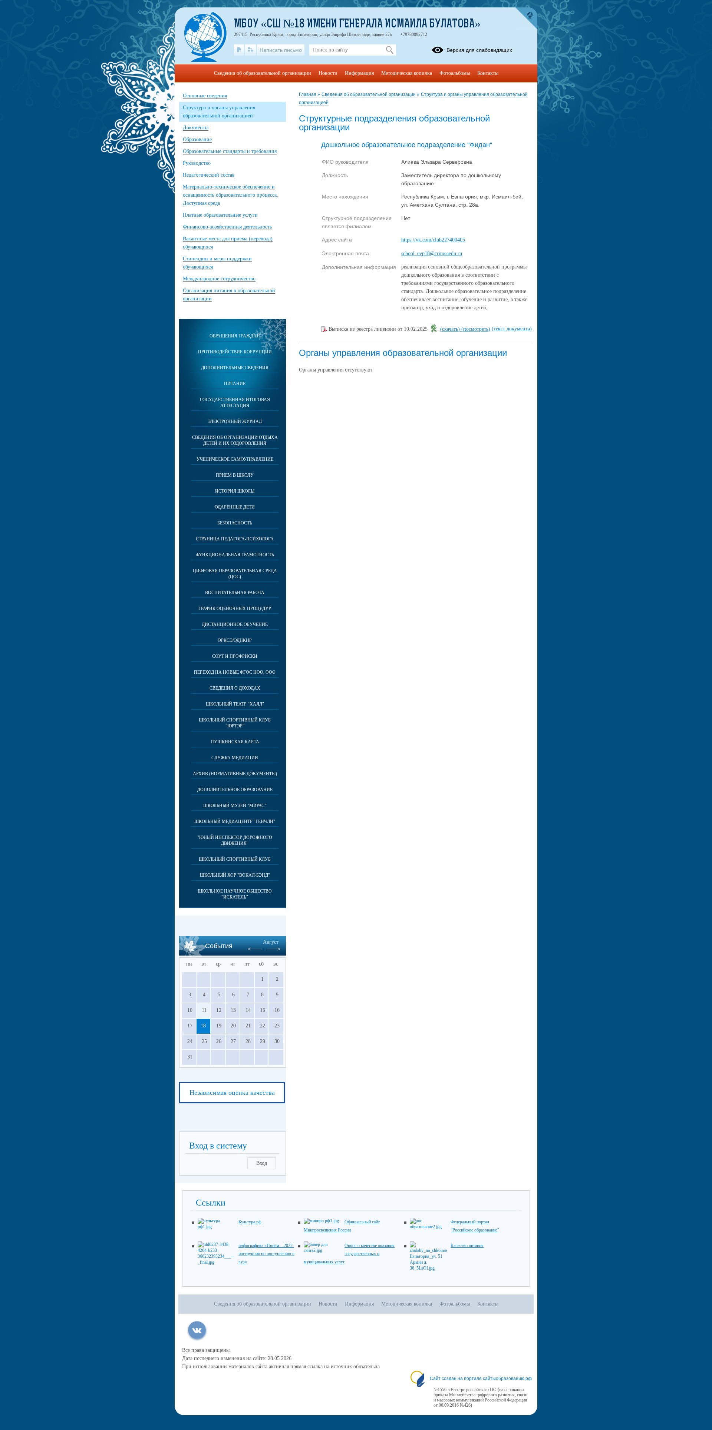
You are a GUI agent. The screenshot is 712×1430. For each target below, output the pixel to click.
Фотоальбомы (454, 73)
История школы (234, 491)
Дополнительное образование (235, 789)
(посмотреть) (475, 329)
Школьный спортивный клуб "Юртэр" (235, 723)
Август (270, 942)
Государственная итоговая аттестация (235, 402)
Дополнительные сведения (234, 367)
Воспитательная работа (234, 592)
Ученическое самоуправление (235, 459)
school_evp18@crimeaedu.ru (431, 253)
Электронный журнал (235, 421)
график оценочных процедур (234, 608)
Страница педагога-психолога (235, 538)
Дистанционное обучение (235, 624)
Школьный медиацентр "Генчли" (234, 821)
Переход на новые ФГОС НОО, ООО (235, 672)
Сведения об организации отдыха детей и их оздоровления (235, 440)
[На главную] (239, 50)
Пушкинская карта (235, 741)
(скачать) (450, 329)
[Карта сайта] (250, 50)
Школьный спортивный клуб (235, 859)
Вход (261, 1163)
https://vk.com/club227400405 (433, 240)
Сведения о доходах (235, 688)
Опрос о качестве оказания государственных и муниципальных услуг (349, 1253)
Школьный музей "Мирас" (234, 805)
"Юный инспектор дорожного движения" (234, 840)
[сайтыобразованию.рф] (526, 18)
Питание (234, 383)
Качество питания (467, 1245)
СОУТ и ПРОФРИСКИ (234, 656)
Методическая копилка (406, 73)
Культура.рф (249, 1221)
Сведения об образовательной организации (369, 94)
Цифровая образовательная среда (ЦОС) (235, 573)
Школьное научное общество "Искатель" (235, 894)
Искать (389, 50)
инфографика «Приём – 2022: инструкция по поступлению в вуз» (266, 1253)
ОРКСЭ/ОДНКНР (235, 640)
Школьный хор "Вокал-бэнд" (235, 875)
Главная (308, 94)
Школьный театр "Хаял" (235, 704)
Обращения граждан (235, 336)
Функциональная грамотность (235, 554)
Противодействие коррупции (235, 351)
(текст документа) (512, 328)
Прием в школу (235, 475)
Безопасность (234, 523)
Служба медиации (234, 757)
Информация (359, 73)
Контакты (487, 73)
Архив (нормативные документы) (235, 773)
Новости (328, 73)
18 (203, 1026)
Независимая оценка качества (232, 1092)
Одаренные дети (235, 507)
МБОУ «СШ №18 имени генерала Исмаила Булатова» (357, 24)
